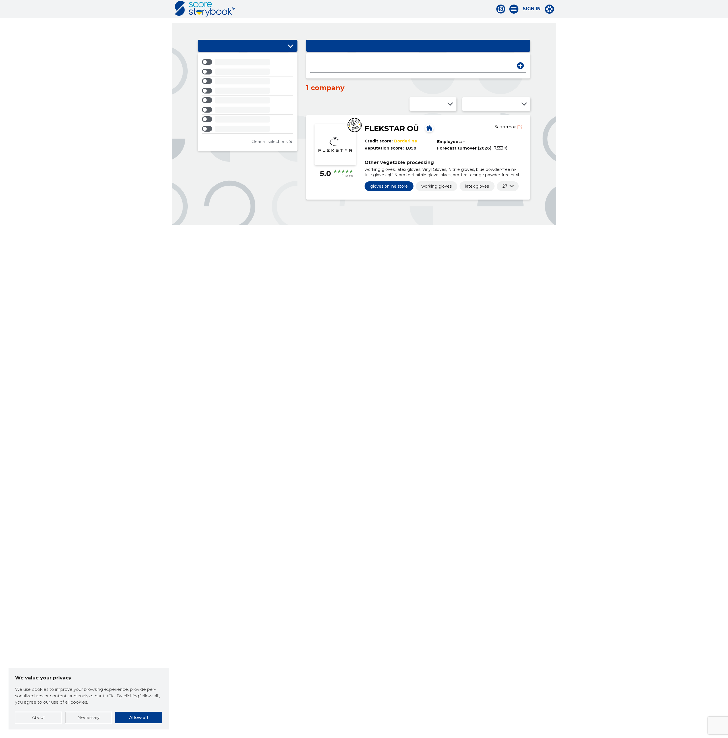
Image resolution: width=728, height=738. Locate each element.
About (38, 717)
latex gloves (477, 186)
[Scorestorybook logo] (205, 9)
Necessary (88, 717)
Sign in (532, 8)
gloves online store (389, 186)
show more (504, 186)
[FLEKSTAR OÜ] (429, 128)
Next (520, 65)
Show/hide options (290, 45)
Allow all (138, 717)
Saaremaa (506, 126)
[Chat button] (500, 9)
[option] (247, 63)
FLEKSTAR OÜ (392, 128)
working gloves (436, 186)
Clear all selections (269, 141)
